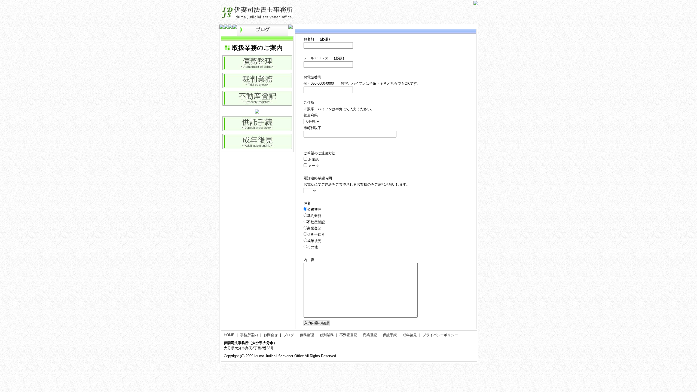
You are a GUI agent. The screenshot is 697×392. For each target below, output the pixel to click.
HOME (229, 335)
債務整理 (307, 335)
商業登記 (370, 335)
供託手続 (390, 335)
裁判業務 (327, 335)
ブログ (288, 335)
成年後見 (410, 335)
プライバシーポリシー (440, 335)
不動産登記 (348, 335)
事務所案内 (249, 335)
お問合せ (271, 335)
